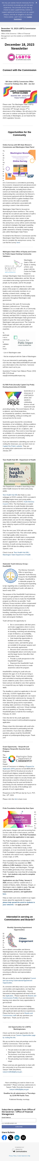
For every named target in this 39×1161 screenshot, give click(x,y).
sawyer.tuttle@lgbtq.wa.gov (12, 1072)
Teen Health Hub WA (10, 495)
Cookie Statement (22, 1155)
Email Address (6, 1117)
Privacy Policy (12, 1155)
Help (29, 1155)
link (16, 799)
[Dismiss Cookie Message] (36, 2)
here (18, 242)
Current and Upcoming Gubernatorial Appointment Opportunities (19, 980)
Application (9, 996)
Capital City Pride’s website (12, 446)
